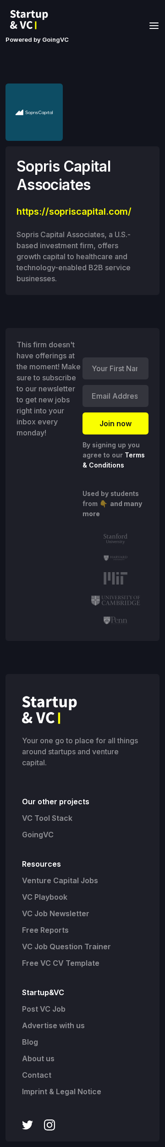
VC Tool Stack (47, 818)
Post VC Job (44, 1008)
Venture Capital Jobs (60, 880)
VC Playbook (44, 897)
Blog (30, 1042)
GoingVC (38, 834)
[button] (151, 25)
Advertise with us (53, 1025)
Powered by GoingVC (37, 39)
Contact (36, 1075)
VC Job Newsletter (55, 913)
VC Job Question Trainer (66, 946)
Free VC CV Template (60, 963)
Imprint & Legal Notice (61, 1091)
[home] (32, 19)
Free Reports (45, 930)
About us (38, 1058)
